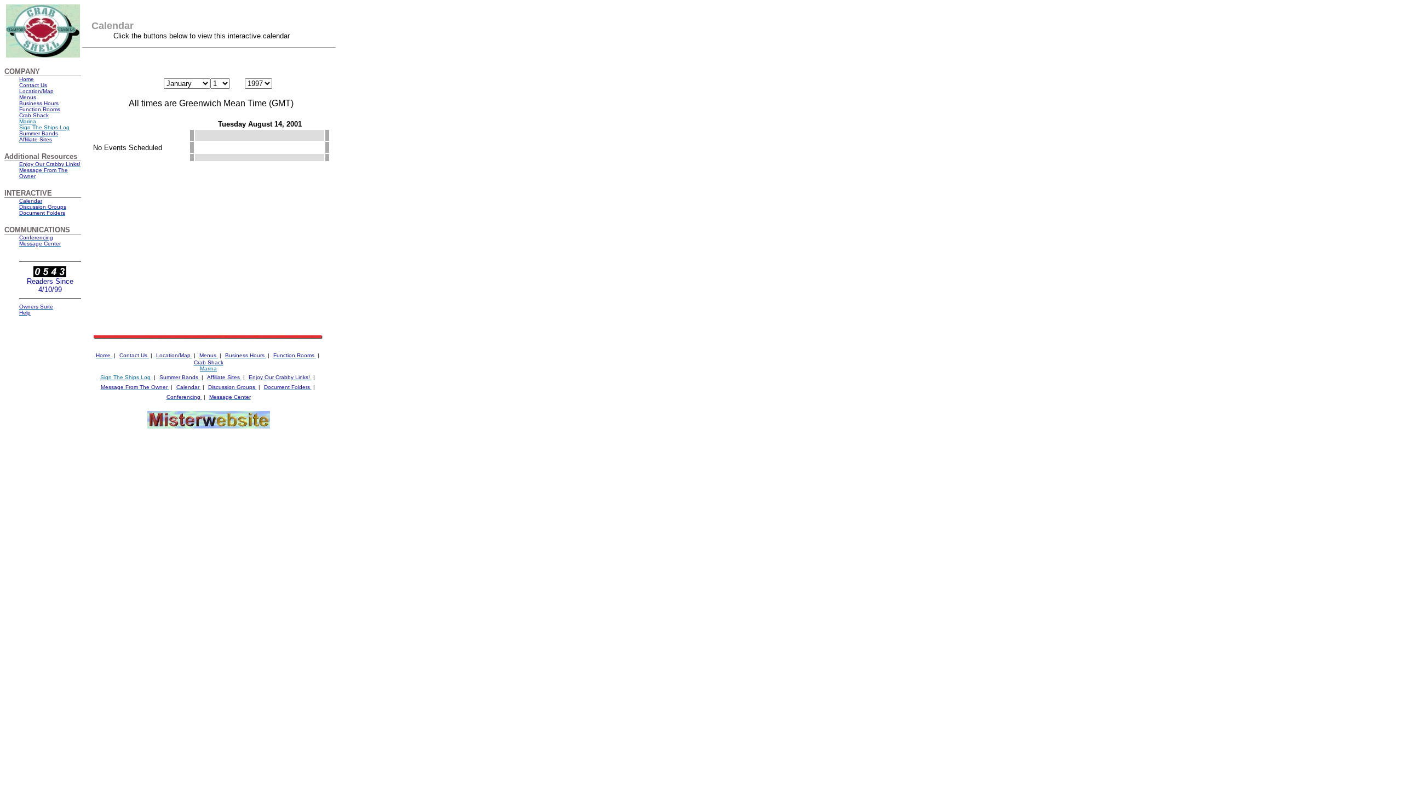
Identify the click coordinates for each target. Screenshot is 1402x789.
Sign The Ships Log (125, 377)
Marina (27, 121)
